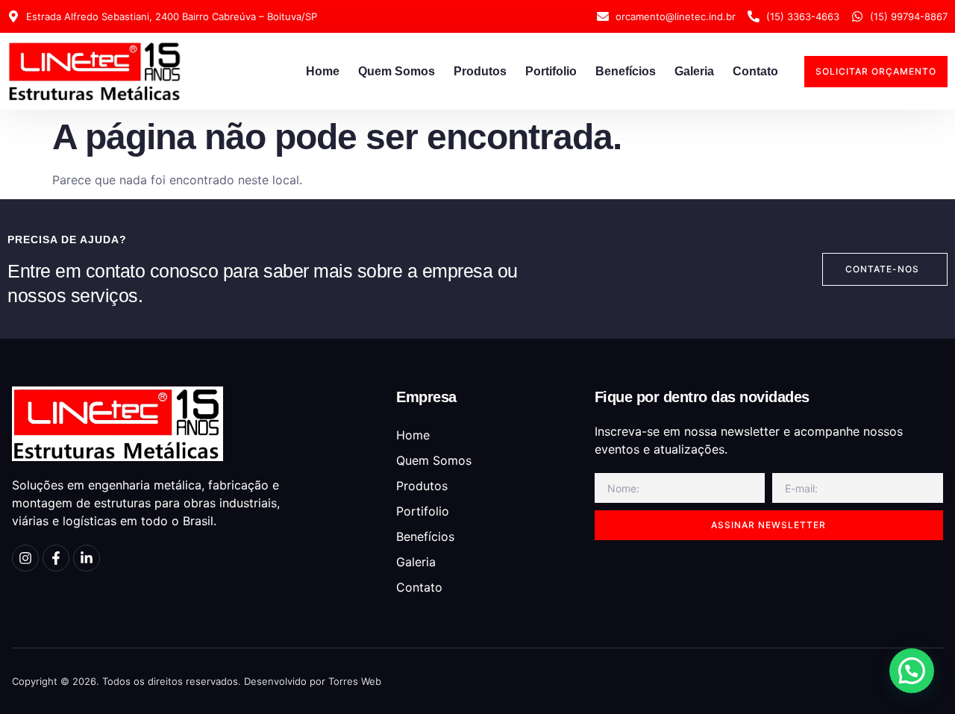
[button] (911, 670)
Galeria (694, 71)
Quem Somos (396, 71)
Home (322, 71)
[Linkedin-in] (86, 558)
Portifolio (551, 71)
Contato (755, 71)
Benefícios (625, 71)
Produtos (480, 71)
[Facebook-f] (56, 558)
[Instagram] (25, 558)
